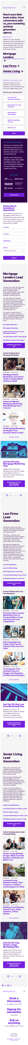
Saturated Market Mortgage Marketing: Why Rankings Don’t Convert (13, 404)
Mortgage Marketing (10, 328)
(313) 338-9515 (14, 1036)
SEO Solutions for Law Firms (13, 571)
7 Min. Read (14, 851)
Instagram (14, 1040)
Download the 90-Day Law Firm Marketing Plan (14, 724)
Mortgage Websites (10, 324)
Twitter (17, 1039)
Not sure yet (11, 127)
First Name (6, 227)
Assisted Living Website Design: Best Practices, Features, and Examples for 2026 (13, 883)
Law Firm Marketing (10, 568)
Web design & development (12, 113)
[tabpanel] (14, 466)
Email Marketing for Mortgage (13, 340)
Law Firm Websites (10, 564)
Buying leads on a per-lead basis (15, 106)
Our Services (14, 195)
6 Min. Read (15, 372)
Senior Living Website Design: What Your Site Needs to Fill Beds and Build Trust (13, 856)
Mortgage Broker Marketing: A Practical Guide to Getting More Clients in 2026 (13, 378)
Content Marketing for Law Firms (15, 575)
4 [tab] (17, 495)
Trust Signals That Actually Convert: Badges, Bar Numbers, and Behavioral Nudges (14, 672)
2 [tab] (12, 495)
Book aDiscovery (14, 1000)
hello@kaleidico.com (14, 1004)
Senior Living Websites (11, 805)
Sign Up (14, 258)
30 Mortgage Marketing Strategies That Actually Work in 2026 (14, 430)
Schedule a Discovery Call (14, 345)
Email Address (7, 240)
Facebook (10, 1039)
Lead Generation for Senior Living (15, 808)
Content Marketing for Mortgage (14, 336)
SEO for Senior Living (10, 812)
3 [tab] (15, 495)
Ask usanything (14, 1021)
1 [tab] (10, 495)
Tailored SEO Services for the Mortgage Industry (13, 332)
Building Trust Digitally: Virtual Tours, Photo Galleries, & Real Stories (14, 910)
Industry (5, 247)
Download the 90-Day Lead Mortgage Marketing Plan (14, 483)
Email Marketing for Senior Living (14, 819)
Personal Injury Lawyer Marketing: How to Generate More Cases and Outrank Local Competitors (13, 617)
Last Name (6, 234)
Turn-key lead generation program (14, 98)
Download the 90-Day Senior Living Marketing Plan (14, 965)
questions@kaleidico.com (14, 1026)
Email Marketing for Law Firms (13, 578)
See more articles (14, 437)
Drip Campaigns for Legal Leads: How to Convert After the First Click (13, 645)
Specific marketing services (14, 121)
